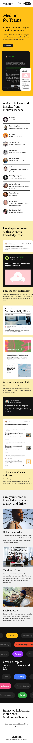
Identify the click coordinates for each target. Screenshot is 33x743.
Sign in (20, 3)
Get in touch (7, 45)
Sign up (28, 3)
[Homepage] (8, 4)
